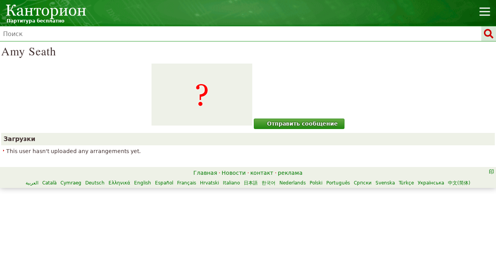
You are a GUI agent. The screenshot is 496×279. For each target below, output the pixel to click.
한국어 (269, 183)
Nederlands (292, 183)
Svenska (385, 183)
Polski (316, 183)
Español (164, 183)
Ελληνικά (119, 183)
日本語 (251, 183)
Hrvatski (209, 183)
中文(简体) (459, 183)
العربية (32, 183)
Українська (431, 183)
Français (186, 183)
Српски (363, 183)
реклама (290, 173)
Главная (205, 173)
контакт (261, 173)
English (142, 183)
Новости (234, 173)
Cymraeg (70, 183)
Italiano (231, 183)
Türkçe (406, 183)
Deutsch (95, 183)
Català (49, 183)
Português (338, 183)
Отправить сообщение (302, 124)
